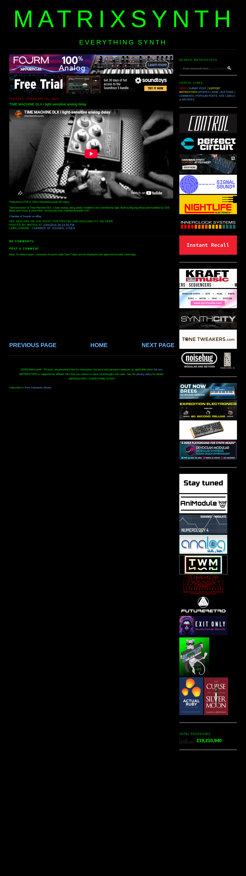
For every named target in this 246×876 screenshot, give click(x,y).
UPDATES (204, 92)
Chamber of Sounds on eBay (25, 216)
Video (70, 228)
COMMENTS (186, 95)
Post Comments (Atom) (38, 387)
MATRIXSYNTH (124, 18)
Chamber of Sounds (48, 228)
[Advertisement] (208, 814)
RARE (215, 92)
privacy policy (144, 374)
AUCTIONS (227, 92)
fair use (158, 369)
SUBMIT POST (197, 88)
